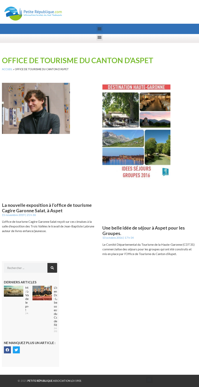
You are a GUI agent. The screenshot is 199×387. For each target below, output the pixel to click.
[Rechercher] (52, 268)
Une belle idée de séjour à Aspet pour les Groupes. (143, 230)
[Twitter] (16, 349)
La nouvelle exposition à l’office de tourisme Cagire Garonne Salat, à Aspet (47, 207)
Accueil (7, 69)
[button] (99, 29)
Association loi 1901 (54, 380)
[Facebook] (7, 349)
